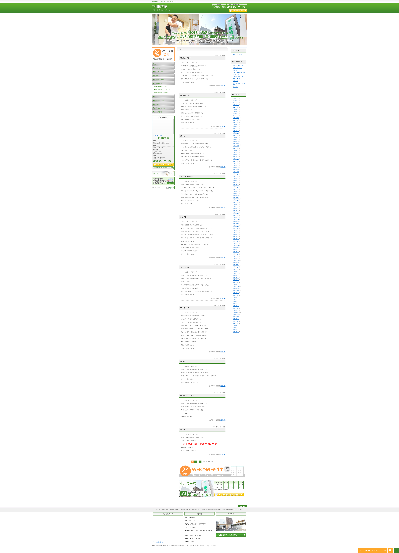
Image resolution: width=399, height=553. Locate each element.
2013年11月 (236, 262)
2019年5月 (236, 131)
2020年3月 (236, 111)
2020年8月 (236, 100)
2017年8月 (236, 176)
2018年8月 (236, 150)
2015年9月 (236, 226)
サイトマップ (240, 509)
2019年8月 (236, 124)
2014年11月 (236, 245)
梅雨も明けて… (237, 68)
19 (200, 461)
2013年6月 (236, 273)
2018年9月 (236, 148)
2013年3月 (236, 280)
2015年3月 (236, 239)
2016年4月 (236, 211)
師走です (235, 87)
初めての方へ (162, 509)
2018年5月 (236, 157)
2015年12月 (236, 219)
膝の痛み (214, 509)
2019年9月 (236, 122)
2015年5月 (236, 234)
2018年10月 (236, 146)
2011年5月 (236, 327)
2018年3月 (236, 161)
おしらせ (235, 70)
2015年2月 (236, 241)
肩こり (200, 509)
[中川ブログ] (163, 175)
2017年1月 (236, 191)
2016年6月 (236, 206)
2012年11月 (236, 288)
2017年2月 (236, 189)
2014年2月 (236, 256)
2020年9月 (236, 98)
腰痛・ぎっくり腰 (207, 509)
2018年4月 (236, 159)
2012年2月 (236, 308)
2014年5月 (236, 254)
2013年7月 (236, 271)
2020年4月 (236, 109)
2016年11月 (236, 195)
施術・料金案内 (170, 509)
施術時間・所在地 (185, 509)
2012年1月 (236, 310)
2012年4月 (236, 303)
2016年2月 (236, 215)
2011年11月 (236, 314)
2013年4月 (236, 278)
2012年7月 (236, 297)
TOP (157, 509)
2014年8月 (236, 249)
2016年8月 (236, 202)
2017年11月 (236, 170)
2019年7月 (236, 126)
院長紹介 (177, 509)
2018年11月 (236, 144)
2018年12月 (236, 141)
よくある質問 (232, 509)
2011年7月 (236, 323)
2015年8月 (236, 228)
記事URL (222, 85)
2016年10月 (236, 198)
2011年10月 (236, 316)
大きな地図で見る (157, 135)
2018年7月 (236, 152)
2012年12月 (236, 286)
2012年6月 (236, 299)
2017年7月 (236, 178)
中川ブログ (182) (237, 54)
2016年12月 (236, 193)
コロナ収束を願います (239, 72)
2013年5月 (236, 275)
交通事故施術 (193, 509)
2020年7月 (236, 102)
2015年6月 (236, 232)
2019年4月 (236, 133)
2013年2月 (236, 282)
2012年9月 (236, 293)
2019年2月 (236, 137)
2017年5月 (236, 183)
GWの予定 (236, 74)
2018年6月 (236, 154)
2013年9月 (236, 267)
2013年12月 (236, 260)
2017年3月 (236, 187)
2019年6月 (236, 128)
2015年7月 (236, 230)
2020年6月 (236, 105)
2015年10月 (236, 224)
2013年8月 (236, 269)
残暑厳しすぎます (238, 66)
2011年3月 (236, 332)
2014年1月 (236, 258)
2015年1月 (236, 243)
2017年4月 (236, 185)
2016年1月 (236, 217)
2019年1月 (236, 139)
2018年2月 (236, 163)
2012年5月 (236, 301)
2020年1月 (236, 115)
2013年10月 (236, 265)
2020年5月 (236, 107)
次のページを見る (208, 461)
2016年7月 (236, 204)
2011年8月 (236, 321)
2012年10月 (236, 290)
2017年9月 (236, 174)
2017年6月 (236, 180)
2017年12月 (236, 167)
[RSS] (171, 188)
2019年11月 (236, 120)
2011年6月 (236, 325)
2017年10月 (236, 172)
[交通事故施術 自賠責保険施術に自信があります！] (163, 184)
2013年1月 (236, 284)
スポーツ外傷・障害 (223, 509)
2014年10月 (236, 247)
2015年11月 (236, 221)
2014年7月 (236, 252)
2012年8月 (236, 295)
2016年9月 (236, 200)
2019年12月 (236, 118)
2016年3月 (236, 213)
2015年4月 (236, 237)
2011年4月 (236, 329)
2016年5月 (236, 208)
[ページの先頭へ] (242, 506)
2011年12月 (236, 312)
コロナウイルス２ (238, 76)
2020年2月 (236, 113)
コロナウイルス (237, 78)
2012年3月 (236, 306)
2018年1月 (236, 165)
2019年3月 (236, 135)
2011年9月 (236, 319)
